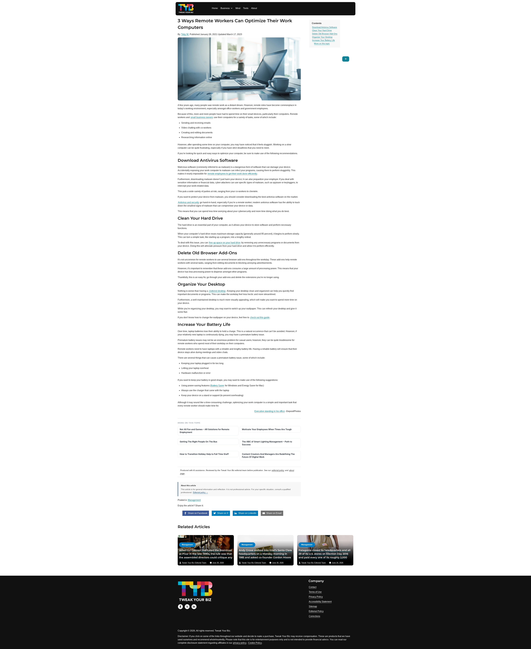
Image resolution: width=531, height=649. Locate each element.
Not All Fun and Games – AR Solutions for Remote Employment (204, 431)
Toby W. (185, 34)
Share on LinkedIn (247, 513)
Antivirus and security (188, 202)
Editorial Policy (316, 611)
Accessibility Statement (320, 601)
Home (215, 8)
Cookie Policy (255, 643)
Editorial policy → (200, 492)
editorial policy (278, 470)
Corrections (314, 616)
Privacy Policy (316, 597)
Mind (237, 8)
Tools (245, 8)
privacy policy (239, 643)
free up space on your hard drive (224, 242)
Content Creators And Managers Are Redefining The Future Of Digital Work (268, 455)
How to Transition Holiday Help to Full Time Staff (204, 454)
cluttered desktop (217, 291)
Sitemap (313, 606)
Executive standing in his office (269, 411)
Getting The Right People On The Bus (198, 441)
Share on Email (274, 513)
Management (194, 500)
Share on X (222, 513)
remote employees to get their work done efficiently (232, 174)
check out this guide (260, 317)
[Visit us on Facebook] (180, 606)
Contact (312, 587)
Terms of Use (315, 592)
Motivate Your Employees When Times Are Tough (267, 429)
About (254, 8)
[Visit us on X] (187, 606)
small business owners (202, 117)
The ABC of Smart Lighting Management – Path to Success (267, 443)
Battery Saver (217, 385)
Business (225, 8)
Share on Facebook (197, 513)
